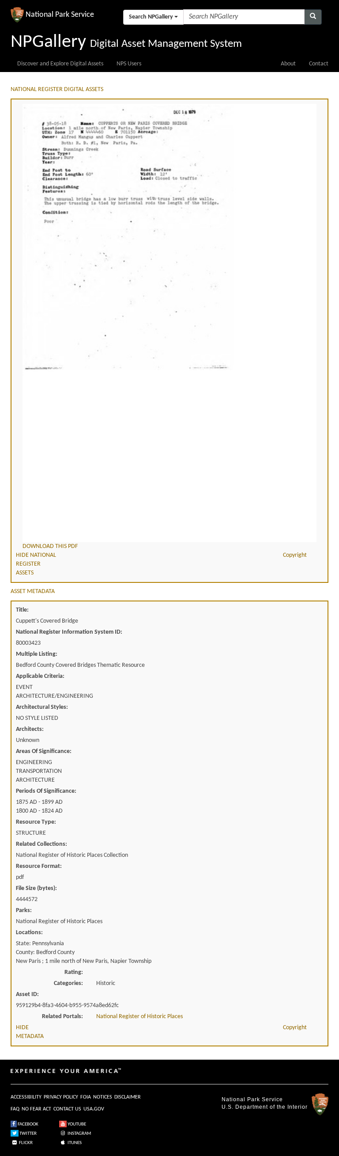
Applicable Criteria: (40, 676)
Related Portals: (62, 1016)
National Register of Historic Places (139, 1016)
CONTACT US (67, 1109)
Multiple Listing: (36, 654)
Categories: (68, 983)
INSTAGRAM (79, 1133)
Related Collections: (41, 844)
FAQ (15, 1109)
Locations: (29, 932)
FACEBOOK (27, 1124)
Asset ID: (27, 994)
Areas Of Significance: (44, 751)
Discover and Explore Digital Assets (60, 64)
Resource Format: (39, 866)
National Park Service (252, 1099)
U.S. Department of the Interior (265, 1107)
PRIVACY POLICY (61, 1097)
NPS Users (129, 64)
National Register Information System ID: (69, 632)
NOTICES (102, 1097)
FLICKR (25, 1143)
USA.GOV (93, 1109)
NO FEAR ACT (36, 1109)
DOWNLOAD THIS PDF (50, 546)
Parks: (24, 910)
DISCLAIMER (127, 1097)
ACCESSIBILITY (26, 1097)
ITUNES (74, 1143)
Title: (22, 610)
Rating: (73, 972)
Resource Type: (36, 822)
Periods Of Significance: (46, 791)
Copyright (295, 555)
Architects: (30, 729)
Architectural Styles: (42, 707)
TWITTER (28, 1133)
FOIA (85, 1097)
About (288, 64)
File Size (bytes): (36, 888)
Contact (318, 64)
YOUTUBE (76, 1124)
